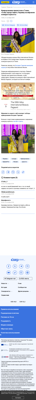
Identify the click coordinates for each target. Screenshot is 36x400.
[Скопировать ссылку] (23, 172)
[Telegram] (8, 172)
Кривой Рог (6, 161)
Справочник (5, 295)
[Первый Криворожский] (19, 2)
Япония (15, 161)
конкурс (14, 158)
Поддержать (5, 2)
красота (24, 161)
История (4, 287)
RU (11, 21)
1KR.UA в (9, 25)
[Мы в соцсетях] (9, 266)
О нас (20, 283)
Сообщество (22, 287)
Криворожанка (25, 158)
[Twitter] (18, 172)
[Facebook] (3, 172)
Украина (5, 158)
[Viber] (13, 172)
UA (8, 21)
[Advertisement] (18, 233)
